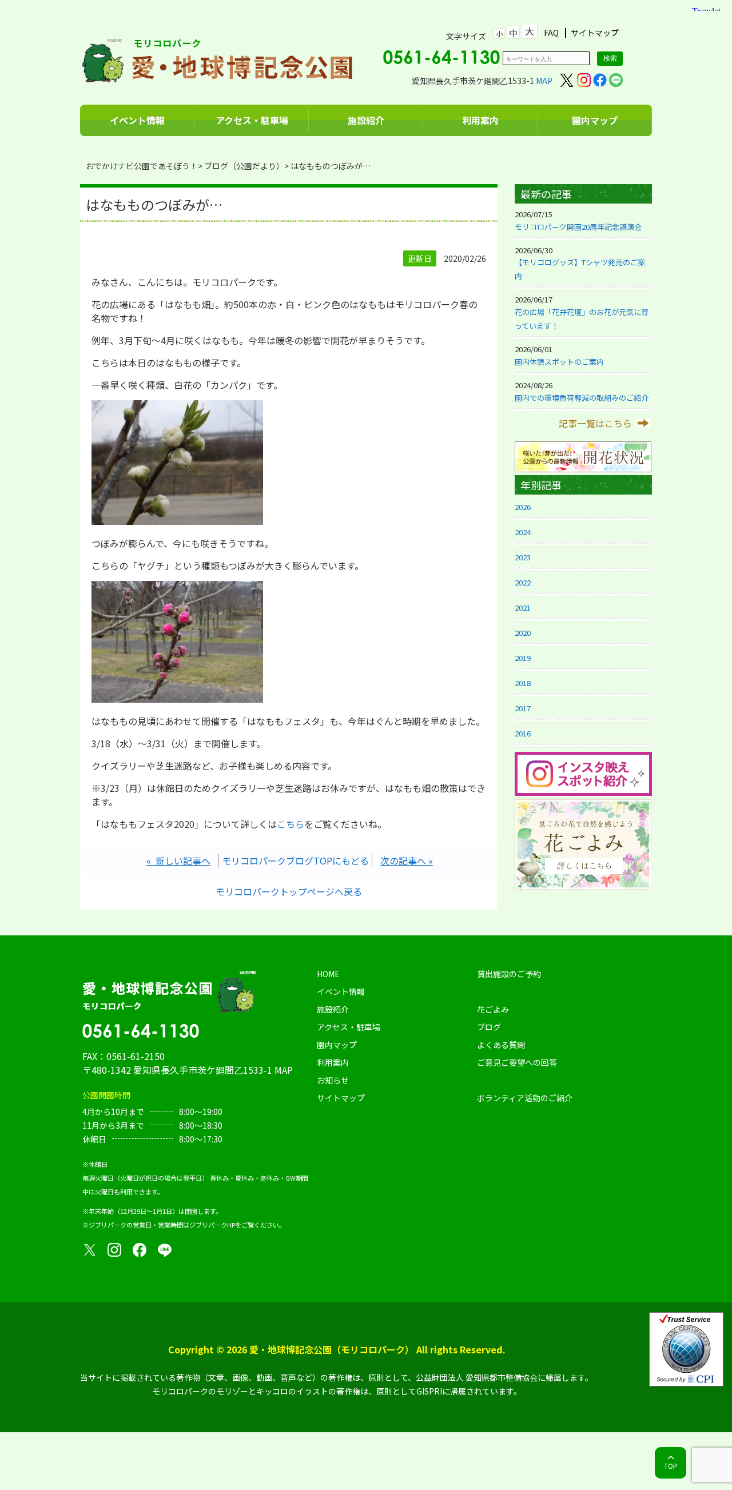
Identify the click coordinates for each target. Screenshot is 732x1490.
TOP (671, 1466)
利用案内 (480, 120)
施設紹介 (366, 120)
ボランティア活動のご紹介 (524, 1098)
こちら (290, 824)
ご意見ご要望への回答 (517, 1062)
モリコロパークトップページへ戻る (289, 891)
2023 (523, 557)
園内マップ (595, 120)
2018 (523, 683)
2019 (523, 657)
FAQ (551, 33)
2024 (523, 532)
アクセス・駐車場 (252, 120)
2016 (523, 733)
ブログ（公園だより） (244, 166)
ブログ (489, 1027)
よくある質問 (501, 1045)
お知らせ (333, 1080)
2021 (523, 607)
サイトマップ (595, 33)
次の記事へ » (406, 860)
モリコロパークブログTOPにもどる (295, 860)
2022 (523, 582)
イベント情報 (137, 120)
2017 (523, 708)
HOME (328, 974)
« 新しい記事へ (178, 860)
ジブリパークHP (212, 1224)
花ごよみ (493, 1009)
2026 (523, 506)
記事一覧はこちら (595, 423)
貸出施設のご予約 (509, 974)
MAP (544, 80)
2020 (523, 632)
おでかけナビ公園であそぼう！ (142, 166)
